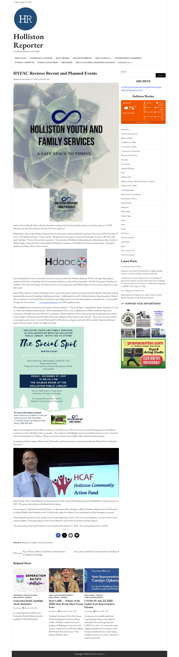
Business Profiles (127, 138)
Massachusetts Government (131, 194)
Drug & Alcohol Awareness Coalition (95, 62)
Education (26, 542)
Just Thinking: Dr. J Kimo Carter (133, 290)
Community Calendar (41, 58)
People (33, 542)
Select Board (63, 58)
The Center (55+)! (127, 250)
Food (123, 172)
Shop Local (21, 58)
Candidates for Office (128, 142)
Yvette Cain (44, 79)
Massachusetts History (129, 198)
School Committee (24, 62)
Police (123, 224)
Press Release (17, 608)
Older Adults (125, 211)
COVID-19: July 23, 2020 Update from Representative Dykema (99, 604)
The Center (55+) (103, 58)
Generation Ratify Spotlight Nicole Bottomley (28, 602)
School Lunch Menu (47, 62)
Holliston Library (82, 58)
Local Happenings (127, 190)
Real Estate (125, 233)
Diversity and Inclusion (25, 595)
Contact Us (124, 62)
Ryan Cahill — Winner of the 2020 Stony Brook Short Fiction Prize (66, 604)
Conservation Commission (128, 58)
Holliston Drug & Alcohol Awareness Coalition (138, 181)
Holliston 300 (126, 177)
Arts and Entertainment (61, 595)
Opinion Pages (126, 216)
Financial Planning (127, 168)
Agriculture (125, 129)
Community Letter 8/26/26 (131, 266)
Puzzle (123, 229)
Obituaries (66, 62)
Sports (123, 246)
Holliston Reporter (28, 40)
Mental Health (126, 203)
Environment (125, 164)
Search (123, 71)
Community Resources (48, 302)
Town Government (45, 542)
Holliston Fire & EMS (129, 185)
